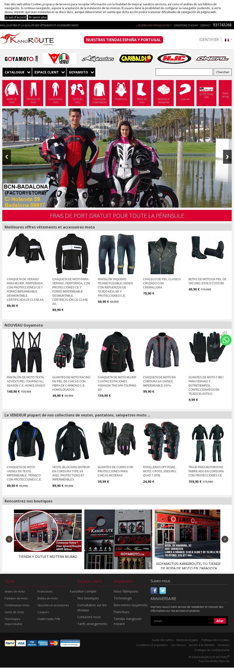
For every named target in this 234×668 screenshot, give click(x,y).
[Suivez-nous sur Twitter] (162, 590)
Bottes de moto (47, 598)
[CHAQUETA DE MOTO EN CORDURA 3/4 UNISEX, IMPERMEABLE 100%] (162, 350)
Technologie (123, 598)
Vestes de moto (15, 591)
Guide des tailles (162, 640)
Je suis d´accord (15, 17)
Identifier (209, 39)
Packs (73, 591)
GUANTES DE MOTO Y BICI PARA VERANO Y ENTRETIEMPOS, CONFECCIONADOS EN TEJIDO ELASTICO (206, 385)
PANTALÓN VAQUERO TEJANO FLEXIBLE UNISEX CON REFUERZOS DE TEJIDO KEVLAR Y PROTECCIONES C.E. (115, 287)
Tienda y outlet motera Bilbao (48, 556)
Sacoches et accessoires (53, 605)
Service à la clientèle (202, 645)
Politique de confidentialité (212, 650)
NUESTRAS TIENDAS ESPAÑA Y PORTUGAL (123, 39)
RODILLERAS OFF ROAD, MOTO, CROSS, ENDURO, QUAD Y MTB (159, 471)
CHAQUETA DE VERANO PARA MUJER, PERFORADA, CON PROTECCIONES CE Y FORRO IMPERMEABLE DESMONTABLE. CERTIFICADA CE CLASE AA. (25, 289)
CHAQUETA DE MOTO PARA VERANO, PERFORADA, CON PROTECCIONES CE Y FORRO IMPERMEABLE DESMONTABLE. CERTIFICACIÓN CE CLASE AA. (71, 292)
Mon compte (86, 591)
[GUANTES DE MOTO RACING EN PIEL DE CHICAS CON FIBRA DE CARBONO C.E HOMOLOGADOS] (72, 350)
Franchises (121, 612)
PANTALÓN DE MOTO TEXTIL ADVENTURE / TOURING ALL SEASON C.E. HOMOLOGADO (26, 381)
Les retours (178, 645)
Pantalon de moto (16, 598)
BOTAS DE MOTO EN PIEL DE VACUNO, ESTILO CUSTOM (207, 281)
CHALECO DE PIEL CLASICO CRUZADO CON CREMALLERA (162, 283)
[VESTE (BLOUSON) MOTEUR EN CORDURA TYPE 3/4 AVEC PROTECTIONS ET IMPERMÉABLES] (72, 441)
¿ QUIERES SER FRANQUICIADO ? (153, 25)
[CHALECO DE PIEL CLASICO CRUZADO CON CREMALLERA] (162, 258)
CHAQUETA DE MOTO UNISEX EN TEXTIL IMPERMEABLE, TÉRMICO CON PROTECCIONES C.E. (24, 473)
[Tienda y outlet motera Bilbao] (48, 531)
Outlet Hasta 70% (48, 619)
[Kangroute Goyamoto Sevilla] (118, 543)
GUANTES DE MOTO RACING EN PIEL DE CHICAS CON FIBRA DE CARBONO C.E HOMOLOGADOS (71, 383)
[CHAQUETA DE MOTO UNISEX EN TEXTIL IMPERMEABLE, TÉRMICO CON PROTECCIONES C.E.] (26, 441)
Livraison (223, 645)
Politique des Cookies (215, 640)
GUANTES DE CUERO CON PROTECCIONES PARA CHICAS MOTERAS (115, 471)
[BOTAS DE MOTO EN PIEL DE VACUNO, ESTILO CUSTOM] (208, 247)
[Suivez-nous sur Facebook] (154, 590)
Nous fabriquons (126, 591)
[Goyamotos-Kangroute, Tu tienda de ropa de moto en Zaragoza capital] (189, 534)
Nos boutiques (88, 598)
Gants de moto (14, 612)
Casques (43, 612)
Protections (44, 591)
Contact (205, 25)
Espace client (47, 72)
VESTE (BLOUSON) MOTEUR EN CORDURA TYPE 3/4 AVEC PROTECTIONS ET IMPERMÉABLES (71, 473)
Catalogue (14, 72)
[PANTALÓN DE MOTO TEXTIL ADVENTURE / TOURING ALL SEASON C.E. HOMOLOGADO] (26, 357)
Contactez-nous (89, 617)
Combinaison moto (17, 605)
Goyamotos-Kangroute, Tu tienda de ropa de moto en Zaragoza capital (188, 568)
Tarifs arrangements (92, 624)
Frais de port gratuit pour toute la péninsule (117, 215)
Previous (6, 157)
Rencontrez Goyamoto (130, 605)
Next (227, 157)
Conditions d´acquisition (152, 645)
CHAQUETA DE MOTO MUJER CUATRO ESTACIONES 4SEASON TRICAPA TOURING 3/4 (117, 383)
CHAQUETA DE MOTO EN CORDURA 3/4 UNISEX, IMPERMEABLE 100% (159, 381)
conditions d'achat (186, 25)
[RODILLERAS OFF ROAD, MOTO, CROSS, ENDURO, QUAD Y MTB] (162, 441)
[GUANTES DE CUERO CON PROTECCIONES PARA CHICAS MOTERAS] (117, 438)
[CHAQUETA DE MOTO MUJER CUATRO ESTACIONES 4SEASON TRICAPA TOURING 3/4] (117, 353)
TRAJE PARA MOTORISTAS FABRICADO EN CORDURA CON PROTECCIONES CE (206, 471)
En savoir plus (38, 17)
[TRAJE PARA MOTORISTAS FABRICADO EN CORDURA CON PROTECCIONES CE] (208, 443)
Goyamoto (28, 39)
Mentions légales (187, 640)
